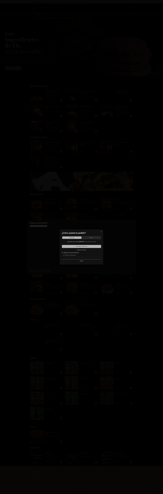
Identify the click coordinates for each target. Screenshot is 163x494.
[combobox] (82, 255)
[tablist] (81, 237)
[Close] (101, 231)
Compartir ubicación (81, 246)
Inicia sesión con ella (90, 241)
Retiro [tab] (91, 237)
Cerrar (81, 260)
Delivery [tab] (72, 237)
